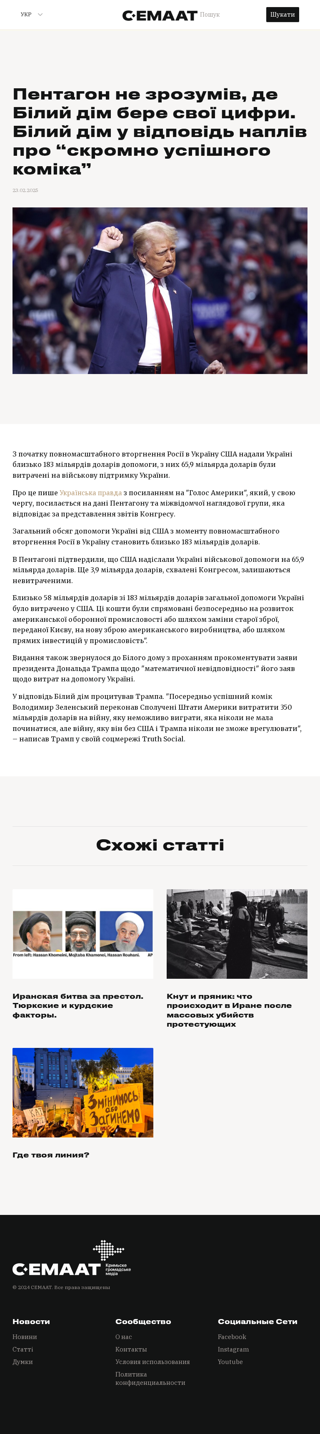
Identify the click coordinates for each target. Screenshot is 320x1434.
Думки (22, 1362)
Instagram (233, 1349)
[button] (28, 14)
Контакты (131, 1349)
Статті (22, 1349)
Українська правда (91, 493)
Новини (24, 1337)
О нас (123, 1337)
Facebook (232, 1337)
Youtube (230, 1362)
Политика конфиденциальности (150, 1378)
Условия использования (152, 1362)
